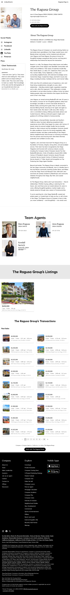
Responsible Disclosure (16, 538)
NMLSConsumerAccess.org (30, 589)
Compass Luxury (30, 484)
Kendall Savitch (21, 243)
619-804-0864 (22, 230)
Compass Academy (30, 492)
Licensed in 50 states (8, 591)
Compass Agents (26, 445)
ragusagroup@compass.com (38, 16)
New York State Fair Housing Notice (11, 578)
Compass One (29, 478)
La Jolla (41, 445)
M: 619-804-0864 (35, 20)
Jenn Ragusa (58, 224)
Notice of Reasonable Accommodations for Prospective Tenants (19, 581)
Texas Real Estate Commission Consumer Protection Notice (17, 575)
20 (44, 439)
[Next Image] (32, 293)
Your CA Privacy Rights (46, 540)
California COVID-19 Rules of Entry (25, 540)
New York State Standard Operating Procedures (14, 579)
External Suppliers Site (31, 520)
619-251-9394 (56, 230)
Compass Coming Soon (32, 470)
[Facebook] (7, 531)
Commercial (28, 509)
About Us (5, 465)
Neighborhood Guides (31, 503)
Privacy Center (45, 536)
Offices (4, 484)
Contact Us (5, 481)
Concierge (28, 465)
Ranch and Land (30, 517)
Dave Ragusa (24, 224)
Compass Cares (29, 498)
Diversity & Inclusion (31, 500)
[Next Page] (47, 439)
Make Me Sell (29, 481)
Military (27, 514)
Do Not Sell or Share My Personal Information (15, 536)
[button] (2, 2)
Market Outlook (29, 476)
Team (3, 467)
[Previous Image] (3, 293)
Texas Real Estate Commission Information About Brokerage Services (20, 573)
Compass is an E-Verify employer (33, 538)
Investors (4, 473)
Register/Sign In (63, 2)
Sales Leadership (7, 470)
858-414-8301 (22, 249)
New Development (30, 506)
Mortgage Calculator (31, 489)
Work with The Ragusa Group (40, 25)
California (34, 445)
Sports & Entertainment (32, 511)
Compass (18, 445)
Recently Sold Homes (31, 522)
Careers (4, 478)
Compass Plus (29, 495)
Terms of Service (35, 536)
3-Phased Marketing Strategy (33, 473)
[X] (10, 531)
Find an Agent (29, 487)
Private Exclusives (30, 467)
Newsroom (5, 487)
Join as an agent (7, 476)
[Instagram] (3, 531)
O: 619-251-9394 (35, 22)
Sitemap (27, 525)
